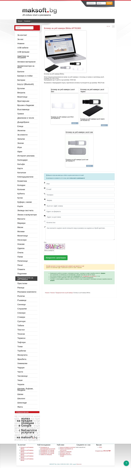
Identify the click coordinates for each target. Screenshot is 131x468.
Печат (20, 265)
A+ (107, 26)
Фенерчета (22, 355)
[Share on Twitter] (109, 451)
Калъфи (21, 164)
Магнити (21, 219)
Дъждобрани (23, 122)
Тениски (21, 334)
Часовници (22, 376)
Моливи (21, 231)
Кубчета (21, 194)
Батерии (21, 80)
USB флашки (23, 52)
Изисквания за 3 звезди (47, 450)
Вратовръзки (23, 101)
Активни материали (26, 62)
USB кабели (22, 48)
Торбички (21, 351)
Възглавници (23, 109)
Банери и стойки (25, 76)
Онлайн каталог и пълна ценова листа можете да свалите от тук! (65, 266)
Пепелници (22, 261)
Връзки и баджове (25, 105)
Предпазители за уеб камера (25, 278)
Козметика (22, 181)
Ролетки (21, 296)
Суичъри (21, 321)
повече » (75, 123)
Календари (22, 160)
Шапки (20, 394)
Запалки (21, 139)
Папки (20, 257)
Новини (20, 43)
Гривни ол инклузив (46, 454)
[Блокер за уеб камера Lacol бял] (64, 105)
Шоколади (22, 403)
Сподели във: (99, 451)
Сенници (21, 304)
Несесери (22, 240)
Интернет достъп (65, 453)
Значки (20, 143)
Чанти (20, 372)
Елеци (20, 126)
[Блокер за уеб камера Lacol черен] (94, 106)
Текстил (21, 330)
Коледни (21, 185)
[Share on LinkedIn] (107, 451)
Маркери (21, 223)
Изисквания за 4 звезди (47, 451)
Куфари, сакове (24, 202)
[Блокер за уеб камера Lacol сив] (79, 147)
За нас (20, 39)
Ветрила (21, 93)
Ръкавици (21, 300)
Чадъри (20, 367)
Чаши (20, 380)
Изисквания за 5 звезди (47, 453)
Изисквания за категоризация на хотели (47, 448)
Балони (20, 72)
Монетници (22, 236)
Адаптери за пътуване (23, 57)
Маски (20, 227)
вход (109, 3)
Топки (20, 346)
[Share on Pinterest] (108, 451)
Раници (20, 288)
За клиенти (22, 135)
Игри (19, 147)
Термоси (21, 338)
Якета (20, 407)
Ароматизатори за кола (25, 66)
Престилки (22, 283)
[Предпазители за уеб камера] (113, 26)
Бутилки (21, 88)
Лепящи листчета (25, 210)
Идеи (19, 151)
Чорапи (20, 384)
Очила (20, 252)
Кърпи (20, 206)
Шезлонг (21, 398)
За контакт (27, 21)
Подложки (22, 273)
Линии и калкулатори (27, 215)
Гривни (20, 114)
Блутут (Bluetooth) (25, 84)
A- (109, 26)
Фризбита (21, 359)
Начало (20, 21)
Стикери (21, 317)
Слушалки (22, 309)
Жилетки (21, 130)
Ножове (21, 244)
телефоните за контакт (89, 276)
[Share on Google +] (105, 451)
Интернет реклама (25, 156)
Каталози (21, 172)
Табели (20, 325)
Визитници (22, 97)
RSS (100, 447)
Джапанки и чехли (25, 118)
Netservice (79, 464)
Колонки (21, 189)
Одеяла (20, 248)
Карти (20, 168)
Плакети (21, 269)
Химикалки (22, 363)
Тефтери (21, 342)
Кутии (20, 198)
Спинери (21, 313)
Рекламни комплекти (26, 292)
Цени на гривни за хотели (67, 447)
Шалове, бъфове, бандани (25, 389)
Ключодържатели (25, 177)
